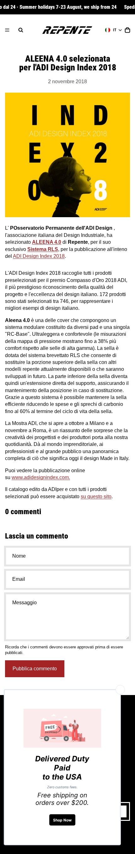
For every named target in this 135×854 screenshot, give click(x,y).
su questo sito (96, 496)
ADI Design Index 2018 (39, 256)
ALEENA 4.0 (46, 242)
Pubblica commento (35, 668)
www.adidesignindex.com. (41, 477)
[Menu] (7, 30)
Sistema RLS (42, 249)
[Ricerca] (21, 30)
